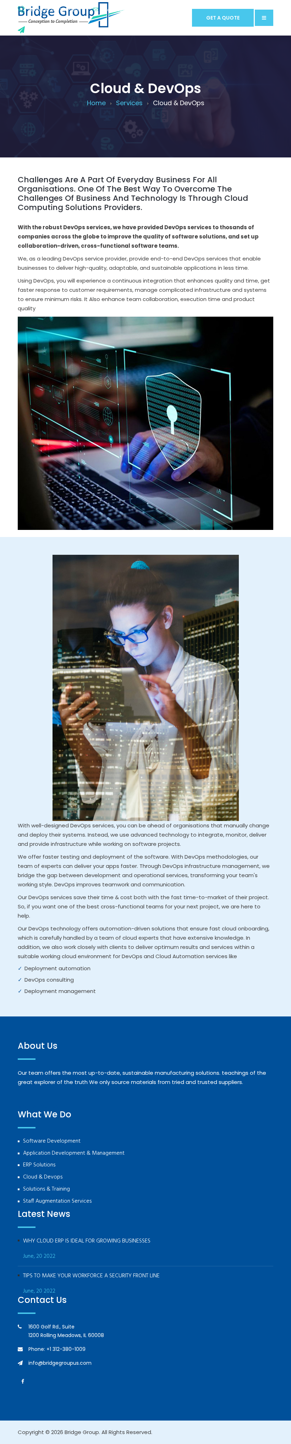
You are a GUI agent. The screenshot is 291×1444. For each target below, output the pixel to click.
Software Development (52, 1141)
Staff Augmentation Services (57, 1201)
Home (96, 102)
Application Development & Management (74, 1153)
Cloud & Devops (42, 1177)
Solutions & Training (46, 1189)
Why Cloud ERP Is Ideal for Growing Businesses (86, 1241)
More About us (39, 1106)
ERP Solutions (39, 1165)
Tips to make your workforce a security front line (91, 1276)
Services (129, 102)
